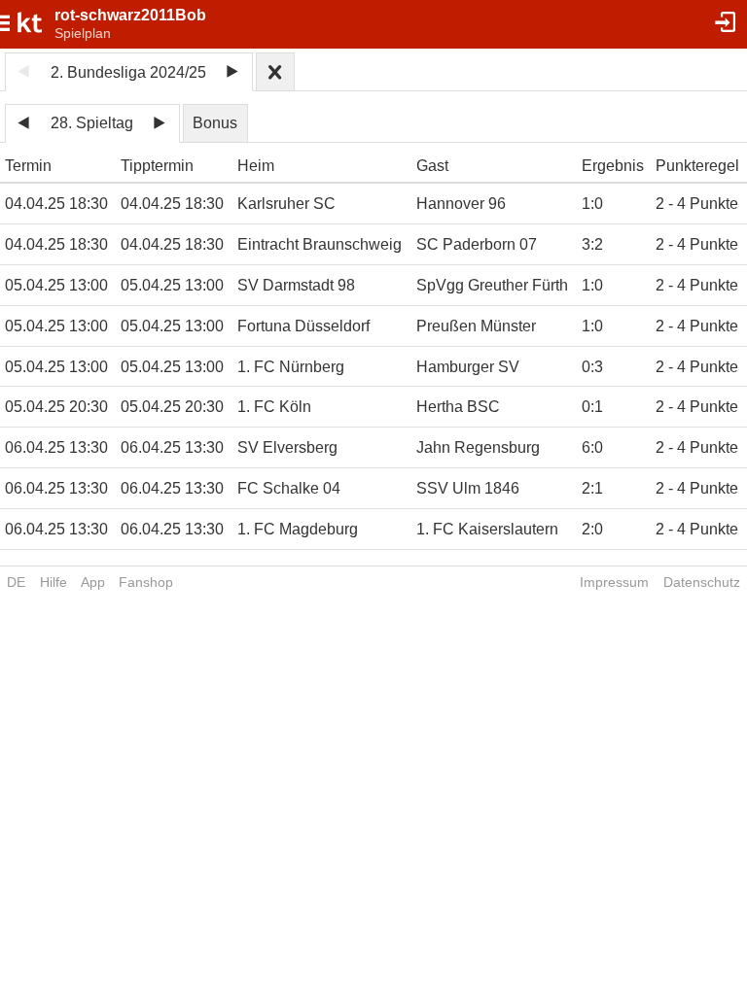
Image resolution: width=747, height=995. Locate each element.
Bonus (215, 123)
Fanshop (146, 582)
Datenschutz (701, 582)
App (93, 582)
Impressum (614, 582)
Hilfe (53, 582)
